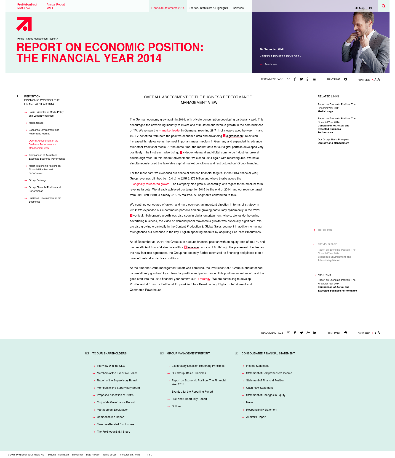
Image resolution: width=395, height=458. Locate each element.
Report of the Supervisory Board (117, 380)
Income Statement (257, 365)
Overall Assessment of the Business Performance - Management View (43, 144)
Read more (270, 64)
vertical (138, 215)
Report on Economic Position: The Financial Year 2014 (199, 382)
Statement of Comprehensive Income (269, 373)
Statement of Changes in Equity (265, 395)
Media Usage (36, 122)
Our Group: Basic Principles (189, 373)
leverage (193, 247)
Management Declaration (112, 409)
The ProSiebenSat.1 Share (113, 431)
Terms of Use (110, 454)
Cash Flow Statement (259, 387)
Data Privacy (92, 454)
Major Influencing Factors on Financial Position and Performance (45, 169)
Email (288, 79)
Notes (250, 402)
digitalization (234, 136)
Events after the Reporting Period (192, 391)
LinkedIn (314, 79)
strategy (205, 278)
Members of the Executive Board (117, 373)
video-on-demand (194, 152)
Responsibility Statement (261, 409)
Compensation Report (110, 417)
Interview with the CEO (111, 365)
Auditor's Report (256, 417)
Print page (334, 79)
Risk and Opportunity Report (189, 399)
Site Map (359, 8)
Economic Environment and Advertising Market (44, 131)
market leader (171, 130)
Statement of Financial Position (265, 380)
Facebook (294, 79)
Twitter (301, 79)
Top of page (326, 230)
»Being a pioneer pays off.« (280, 56)
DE (371, 8)
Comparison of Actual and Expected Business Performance (47, 156)
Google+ (308, 79)
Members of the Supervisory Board (118, 387)
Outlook (176, 406)
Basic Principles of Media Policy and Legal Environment (46, 113)
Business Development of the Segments (45, 199)
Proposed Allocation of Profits (115, 395)
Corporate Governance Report (116, 402)
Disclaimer (77, 454)
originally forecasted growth (151, 184)
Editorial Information (58, 454)
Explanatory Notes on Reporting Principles (198, 365)
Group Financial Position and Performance (45, 189)
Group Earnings (37, 180)
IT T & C (148, 454)
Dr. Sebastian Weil (271, 49)
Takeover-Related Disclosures (115, 424)
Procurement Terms (130, 454)
